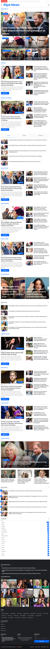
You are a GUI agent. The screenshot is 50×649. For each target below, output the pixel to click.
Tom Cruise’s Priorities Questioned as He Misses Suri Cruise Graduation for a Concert (28, 507)
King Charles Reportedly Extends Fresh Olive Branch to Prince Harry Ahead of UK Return (23, 30)
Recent (8, 135)
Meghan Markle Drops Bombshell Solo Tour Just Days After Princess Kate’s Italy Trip (40, 345)
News (3, 533)
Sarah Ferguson (30, 617)
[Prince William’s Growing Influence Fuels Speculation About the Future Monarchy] (29, 220)
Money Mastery (5, 535)
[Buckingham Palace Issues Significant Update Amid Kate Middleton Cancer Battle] (25, 593)
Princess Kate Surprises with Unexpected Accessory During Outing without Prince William (41, 103)
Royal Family (24, 617)
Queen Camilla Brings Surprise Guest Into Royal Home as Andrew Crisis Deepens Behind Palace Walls (41, 481)
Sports (3, 543)
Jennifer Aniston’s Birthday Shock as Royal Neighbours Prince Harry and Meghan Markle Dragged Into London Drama (41, 76)
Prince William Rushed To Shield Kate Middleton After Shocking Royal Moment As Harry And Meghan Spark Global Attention (40, 123)
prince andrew (32, 613)
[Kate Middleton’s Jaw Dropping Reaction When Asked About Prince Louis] (29, 414)
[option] (25, 36)
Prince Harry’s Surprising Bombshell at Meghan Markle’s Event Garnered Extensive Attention (41, 386)
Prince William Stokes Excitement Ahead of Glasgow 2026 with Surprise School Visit (12, 46)
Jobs (2, 553)
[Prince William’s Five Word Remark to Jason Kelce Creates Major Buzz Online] (29, 208)
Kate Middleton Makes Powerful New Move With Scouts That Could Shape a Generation (28, 305)
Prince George (45, 613)
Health (3, 537)
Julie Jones (4, 115)
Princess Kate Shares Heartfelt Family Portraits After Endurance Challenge (11, 58)
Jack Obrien (4, 80)
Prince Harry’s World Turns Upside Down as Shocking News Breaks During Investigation (11, 388)
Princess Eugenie (39, 615)
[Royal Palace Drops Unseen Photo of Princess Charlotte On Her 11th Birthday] (29, 408)
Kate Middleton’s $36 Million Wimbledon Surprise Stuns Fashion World (24, 311)
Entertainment (4, 531)
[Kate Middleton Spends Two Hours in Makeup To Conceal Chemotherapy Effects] (25, 602)
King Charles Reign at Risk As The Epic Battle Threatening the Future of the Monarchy (41, 173)
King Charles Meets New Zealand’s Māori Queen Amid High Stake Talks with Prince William (41, 187)
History (3, 539)
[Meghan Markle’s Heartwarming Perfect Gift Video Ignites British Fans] (29, 339)
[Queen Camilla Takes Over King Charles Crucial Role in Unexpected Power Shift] (8, 474)
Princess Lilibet (4, 617)
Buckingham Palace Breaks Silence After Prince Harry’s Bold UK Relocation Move (40, 380)
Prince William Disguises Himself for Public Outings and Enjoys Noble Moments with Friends (41, 227)
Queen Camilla (17, 617)
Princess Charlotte (31, 615)
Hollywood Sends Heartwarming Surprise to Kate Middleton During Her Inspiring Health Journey (40, 110)
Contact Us (32, 646)
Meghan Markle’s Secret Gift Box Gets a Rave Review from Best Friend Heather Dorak (41, 352)
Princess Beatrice (23, 615)
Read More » (5, 93)
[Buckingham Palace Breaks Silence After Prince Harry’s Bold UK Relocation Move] (29, 380)
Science (3, 547)
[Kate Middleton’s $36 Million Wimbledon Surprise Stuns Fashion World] (4, 313)
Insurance (4, 541)
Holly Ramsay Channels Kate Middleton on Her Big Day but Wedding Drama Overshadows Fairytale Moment (41, 84)
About (47, 646)
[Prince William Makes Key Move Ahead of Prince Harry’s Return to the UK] (37, 55)
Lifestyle (3, 526)
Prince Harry (4, 615)
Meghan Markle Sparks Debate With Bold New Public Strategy (12, 353)
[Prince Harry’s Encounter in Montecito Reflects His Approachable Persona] (29, 393)
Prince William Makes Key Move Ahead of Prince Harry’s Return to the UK (36, 58)
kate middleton (13, 613)
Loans (3, 545)
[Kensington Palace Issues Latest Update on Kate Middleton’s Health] (9, 593)
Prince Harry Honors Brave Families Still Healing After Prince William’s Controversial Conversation (41, 373)
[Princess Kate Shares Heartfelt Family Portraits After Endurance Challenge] (13, 55)
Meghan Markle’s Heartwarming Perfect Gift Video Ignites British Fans (40, 339)
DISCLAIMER (43, 646)
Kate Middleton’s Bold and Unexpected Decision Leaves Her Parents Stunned (41, 116)
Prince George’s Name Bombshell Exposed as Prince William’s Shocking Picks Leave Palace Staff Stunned (41, 428)
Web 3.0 (3, 555)
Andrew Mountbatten (5, 613)
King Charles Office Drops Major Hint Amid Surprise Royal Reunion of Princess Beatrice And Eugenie (41, 180)
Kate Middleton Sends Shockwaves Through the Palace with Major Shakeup (25, 490)
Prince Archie (39, 613)
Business (3, 528)
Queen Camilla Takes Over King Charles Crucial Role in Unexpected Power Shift (8, 480)
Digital (3, 524)
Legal (3, 549)
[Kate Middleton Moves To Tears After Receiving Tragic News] (9, 602)
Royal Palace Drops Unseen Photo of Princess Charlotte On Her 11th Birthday (41, 408)
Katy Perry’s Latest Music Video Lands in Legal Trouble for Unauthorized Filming (36, 293)
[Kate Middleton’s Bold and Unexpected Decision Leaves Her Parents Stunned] (29, 116)
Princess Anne (15, 615)
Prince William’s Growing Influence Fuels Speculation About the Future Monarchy (40, 221)
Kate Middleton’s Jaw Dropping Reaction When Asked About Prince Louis (40, 414)
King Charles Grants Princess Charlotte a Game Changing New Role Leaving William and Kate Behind (41, 420)
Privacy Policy (37, 646)
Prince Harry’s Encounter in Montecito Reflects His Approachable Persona (40, 393)
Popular (24, 135)
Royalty (28, 38)
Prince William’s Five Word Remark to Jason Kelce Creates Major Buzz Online (40, 209)
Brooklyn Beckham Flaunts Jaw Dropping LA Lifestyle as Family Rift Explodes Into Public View (41, 68)
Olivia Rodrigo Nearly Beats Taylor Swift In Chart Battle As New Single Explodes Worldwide (11, 83)
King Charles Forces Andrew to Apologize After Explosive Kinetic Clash (41, 193)
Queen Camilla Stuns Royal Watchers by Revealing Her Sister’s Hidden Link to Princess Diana (24, 481)
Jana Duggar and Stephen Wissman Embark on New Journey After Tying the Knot (13, 291)
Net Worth (4, 551)
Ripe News (20, 646)
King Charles (5, 13)
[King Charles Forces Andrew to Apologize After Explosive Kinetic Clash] (29, 193)
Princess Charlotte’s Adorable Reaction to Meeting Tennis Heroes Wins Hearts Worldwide (12, 423)
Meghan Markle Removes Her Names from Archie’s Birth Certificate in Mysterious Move (28, 501)
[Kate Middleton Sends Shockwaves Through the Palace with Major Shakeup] (4, 492)
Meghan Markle (26, 613)
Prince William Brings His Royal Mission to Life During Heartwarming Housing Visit (41, 215)
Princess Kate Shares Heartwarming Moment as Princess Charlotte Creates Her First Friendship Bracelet (28, 1)
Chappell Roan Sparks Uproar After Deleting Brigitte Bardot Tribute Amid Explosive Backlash (41, 92)
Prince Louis (10, 615)
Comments (40, 135)
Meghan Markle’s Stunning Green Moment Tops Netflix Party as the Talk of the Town (41, 358)
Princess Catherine (6, 50)
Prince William (5, 38)
